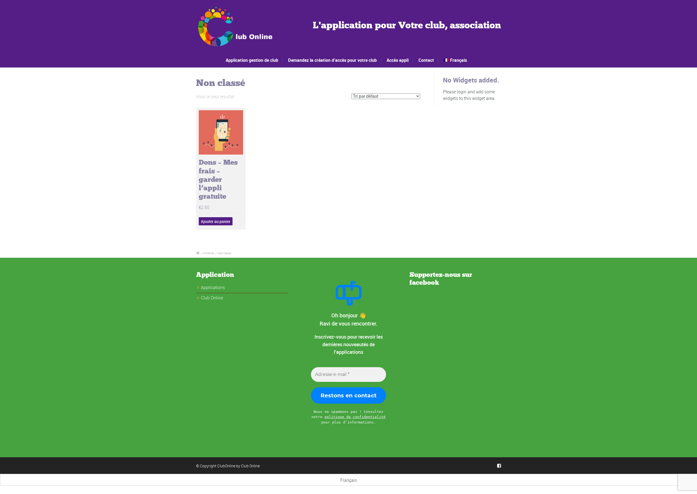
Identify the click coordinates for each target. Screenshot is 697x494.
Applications (213, 287)
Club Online (250, 465)
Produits (208, 253)
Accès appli (398, 60)
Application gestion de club (252, 60)
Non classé (224, 253)
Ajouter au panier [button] (215, 221)
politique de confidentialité (355, 417)
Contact (426, 60)
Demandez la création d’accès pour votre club (332, 60)
